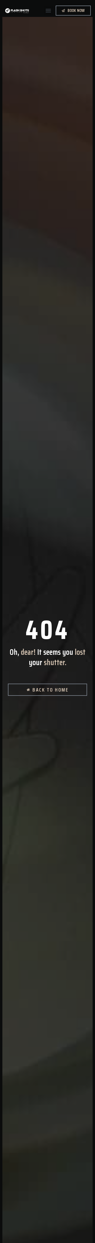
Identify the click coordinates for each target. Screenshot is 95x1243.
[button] (48, 10)
